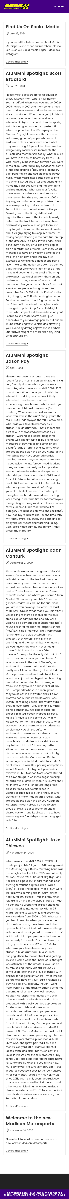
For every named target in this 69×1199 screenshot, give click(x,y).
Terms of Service (15, 1195)
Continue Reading (17, 62)
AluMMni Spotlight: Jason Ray (27, 358)
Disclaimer (58, 1195)
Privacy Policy (38, 1195)
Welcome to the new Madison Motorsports (30, 1121)
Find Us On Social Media (33, 27)
